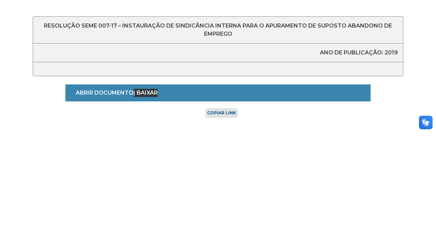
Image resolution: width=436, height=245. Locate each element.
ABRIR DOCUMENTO (105, 92)
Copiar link (221, 112)
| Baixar (146, 92)
